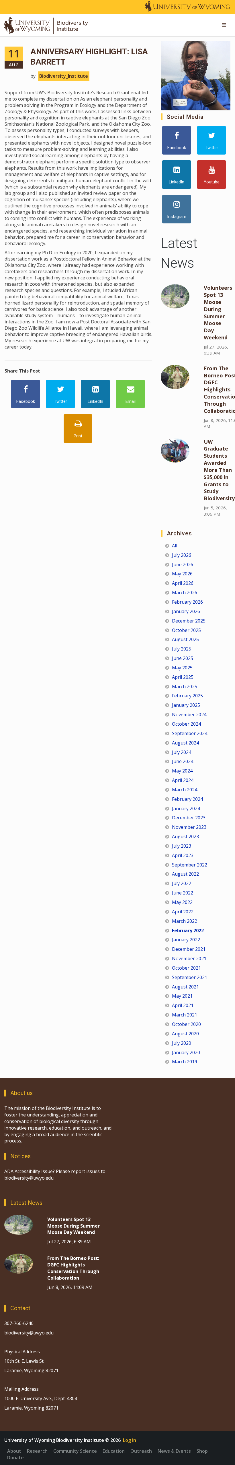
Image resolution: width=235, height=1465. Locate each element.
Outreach (141, 1451)
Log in (129, 1440)
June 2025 (182, 658)
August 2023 (185, 836)
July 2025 (181, 649)
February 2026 (187, 602)
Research (37, 1451)
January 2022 (186, 939)
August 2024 (185, 743)
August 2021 (185, 987)
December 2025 (188, 621)
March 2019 (184, 1061)
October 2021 (186, 968)
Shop (202, 1451)
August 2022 (185, 874)
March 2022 (184, 921)
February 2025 (187, 696)
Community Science (75, 1451)
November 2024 (189, 714)
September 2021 (189, 977)
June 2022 (182, 893)
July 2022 (181, 883)
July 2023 (181, 846)
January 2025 (186, 705)
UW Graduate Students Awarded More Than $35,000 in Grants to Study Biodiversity (219, 470)
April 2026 (182, 583)
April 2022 (182, 911)
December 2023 (188, 817)
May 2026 (182, 574)
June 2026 (182, 564)
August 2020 (185, 1033)
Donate (15, 1457)
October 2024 (186, 724)
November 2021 (189, 958)
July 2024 (181, 752)
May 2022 (182, 902)
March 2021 (184, 1015)
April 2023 (182, 855)
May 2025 (182, 668)
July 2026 (181, 555)
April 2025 (182, 677)
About (14, 1451)
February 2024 (187, 799)
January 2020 (186, 1052)
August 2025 (185, 639)
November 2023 (189, 827)
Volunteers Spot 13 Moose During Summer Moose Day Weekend (218, 312)
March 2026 (184, 592)
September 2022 (189, 865)
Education (114, 1451)
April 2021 (182, 1005)
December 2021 (188, 949)
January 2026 (186, 611)
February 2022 (188, 930)
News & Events (174, 1451)
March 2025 (184, 686)
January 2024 (186, 808)
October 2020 (186, 1024)
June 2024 (182, 761)
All (174, 546)
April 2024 (182, 780)
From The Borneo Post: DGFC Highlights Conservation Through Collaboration (73, 1268)
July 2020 (181, 1043)
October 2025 (186, 630)
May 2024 (182, 771)
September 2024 (189, 733)
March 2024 (184, 789)
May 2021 (182, 996)
